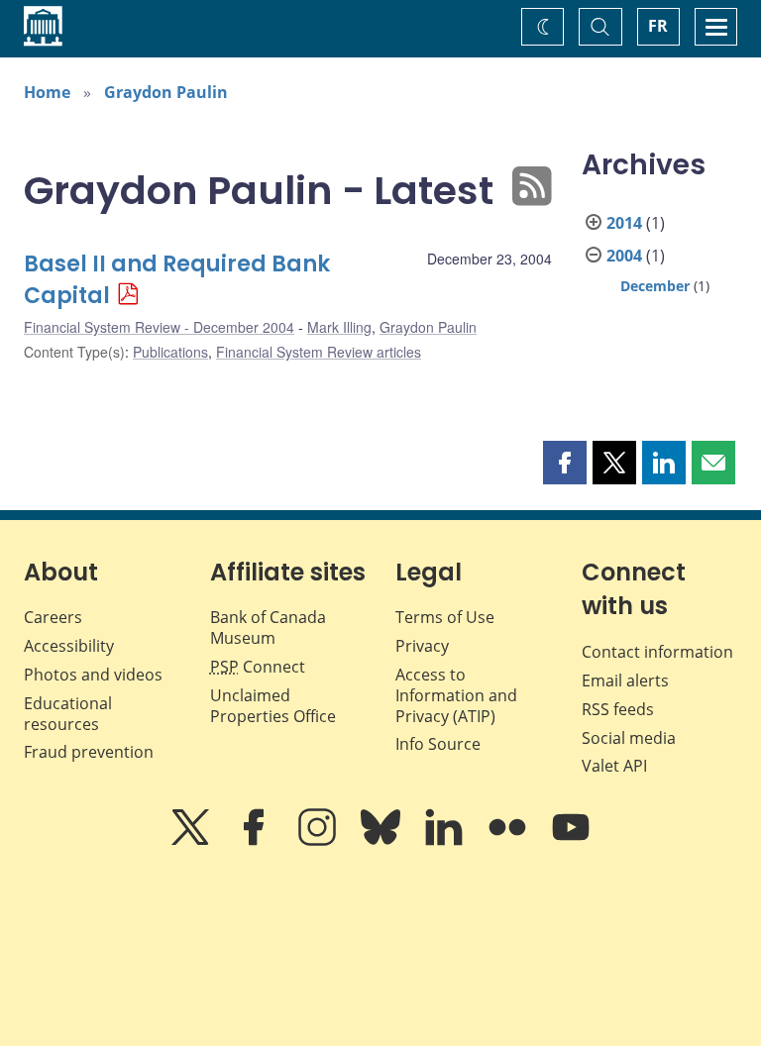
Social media (629, 738)
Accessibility (69, 646)
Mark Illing (339, 327)
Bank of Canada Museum (268, 627)
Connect (257, 667)
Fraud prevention (89, 752)
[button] (565, 462)
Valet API (614, 766)
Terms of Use (444, 617)
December (655, 285)
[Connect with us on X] (192, 841)
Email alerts (625, 680)
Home (47, 92)
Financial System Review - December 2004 (159, 327)
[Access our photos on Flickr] (509, 841)
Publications (170, 352)
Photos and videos (93, 674)
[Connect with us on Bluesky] (382, 841)
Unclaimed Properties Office (273, 705)
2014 (624, 223)
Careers (53, 617)
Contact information (657, 652)
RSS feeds (618, 709)
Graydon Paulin (166, 92)
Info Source (438, 744)
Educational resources (68, 713)
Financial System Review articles (318, 352)
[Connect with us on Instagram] (319, 841)
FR (658, 26)
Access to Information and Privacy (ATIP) (456, 695)
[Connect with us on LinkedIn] (446, 841)
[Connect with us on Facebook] (255, 841)
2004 (624, 255)
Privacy (422, 646)
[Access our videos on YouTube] (570, 841)
